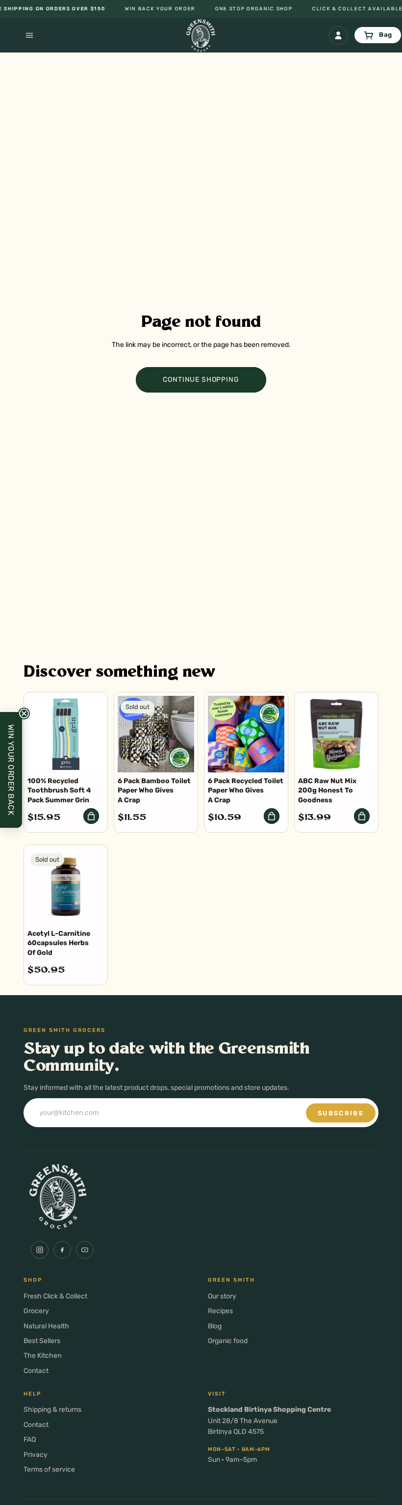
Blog (215, 1326)
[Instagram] (40, 1250)
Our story (222, 1296)
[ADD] (91, 816)
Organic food (228, 1341)
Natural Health (46, 1326)
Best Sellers (42, 1341)
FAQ (30, 1439)
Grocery (36, 1311)
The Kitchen (42, 1355)
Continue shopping (201, 379)
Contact (36, 1371)
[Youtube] (85, 1250)
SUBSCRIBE (341, 1112)
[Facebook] (62, 1250)
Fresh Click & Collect (55, 1296)
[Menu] (17, 35)
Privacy (36, 1455)
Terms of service (49, 1469)
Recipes (220, 1311)
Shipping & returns (52, 1409)
